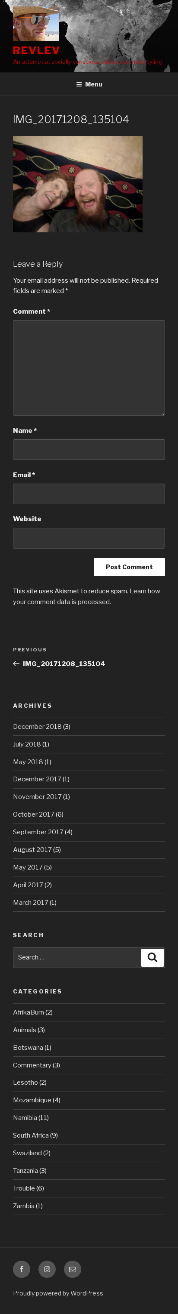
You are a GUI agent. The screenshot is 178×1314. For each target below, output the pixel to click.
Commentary (32, 1065)
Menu (93, 84)
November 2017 (37, 797)
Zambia (24, 1206)
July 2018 (27, 744)
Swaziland (27, 1153)
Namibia (25, 1118)
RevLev (36, 50)
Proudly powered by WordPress (58, 1293)
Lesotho (25, 1082)
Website (27, 519)
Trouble (24, 1188)
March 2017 (30, 903)
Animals (24, 1030)
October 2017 (33, 814)
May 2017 (28, 867)
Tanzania (25, 1171)
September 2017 (38, 832)
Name (25, 431)
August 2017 (32, 850)
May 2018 (28, 762)
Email (24, 475)
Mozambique (32, 1100)
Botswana (28, 1048)
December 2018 (37, 727)
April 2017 (28, 885)
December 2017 (37, 779)
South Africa (31, 1135)
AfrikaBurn (28, 1012)
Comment (31, 311)
